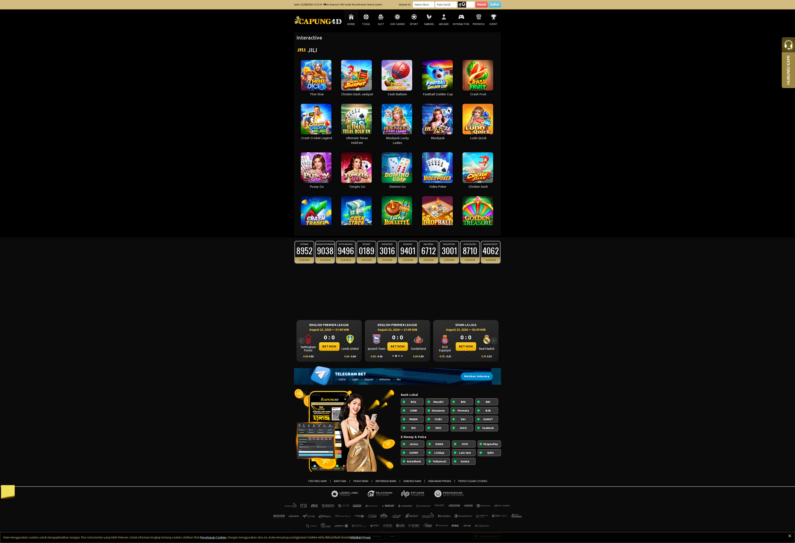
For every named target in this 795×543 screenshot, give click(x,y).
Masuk (481, 4)
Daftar (494, 4)
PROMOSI (478, 24)
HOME (351, 24)
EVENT (493, 24)
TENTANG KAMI (317, 481)
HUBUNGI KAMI (412, 481)
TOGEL (366, 24)
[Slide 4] (402, 356)
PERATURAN (360, 481)
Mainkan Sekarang (476, 376)
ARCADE (444, 24)
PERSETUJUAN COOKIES (472, 481)
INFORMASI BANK (386, 481)
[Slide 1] (393, 356)
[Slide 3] (399, 356)
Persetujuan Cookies (213, 537)
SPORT (414, 24)
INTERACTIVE (461, 24)
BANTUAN (340, 481)
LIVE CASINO (397, 24)
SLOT (381, 24)
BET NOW (329, 346)
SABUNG (429, 24)
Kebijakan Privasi (360, 537)
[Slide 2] (396, 356)
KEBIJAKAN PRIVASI (439, 481)
